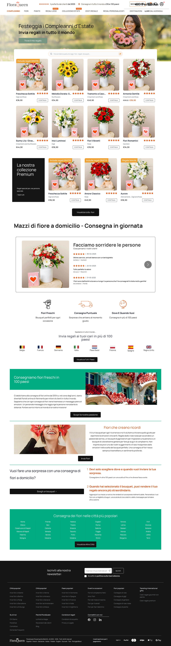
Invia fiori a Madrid (16, 593)
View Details (60, 284)
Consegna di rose (120, 593)
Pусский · (65, 641)
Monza (123, 531)
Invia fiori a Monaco (43, 596)
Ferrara (123, 522)
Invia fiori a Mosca (42, 607)
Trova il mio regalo (33, 40)
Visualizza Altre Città (85, 544)
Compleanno (13, 11)
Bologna (23, 538)
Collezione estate (71, 11)
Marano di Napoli (23, 531)
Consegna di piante (121, 607)
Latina (123, 525)
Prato (73, 535)
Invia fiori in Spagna (69, 596)
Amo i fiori (91, 596)
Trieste (72, 525)
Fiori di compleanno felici (97, 593)
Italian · (47, 641)
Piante (37, 11)
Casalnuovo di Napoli (22, 528)
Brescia (73, 528)
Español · (29, 641)
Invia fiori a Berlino (16, 596)
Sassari (123, 528)
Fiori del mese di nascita (96, 600)
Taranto (73, 531)
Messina (48, 538)
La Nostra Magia (42, 619)
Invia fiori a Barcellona (18, 603)
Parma (98, 525)
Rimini (98, 538)
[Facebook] (90, 619)
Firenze (47, 522)
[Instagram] (96, 619)
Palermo (23, 535)
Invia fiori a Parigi (16, 600)
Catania (48, 528)
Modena (73, 538)
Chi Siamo (13, 619)
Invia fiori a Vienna (42, 593)
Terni (148, 538)
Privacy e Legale (68, 623)
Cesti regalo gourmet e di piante (149, 596)
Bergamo (123, 538)
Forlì (148, 522)
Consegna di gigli (120, 596)
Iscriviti (118, 571)
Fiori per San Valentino (96, 607)
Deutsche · (41, 641)
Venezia (48, 531)
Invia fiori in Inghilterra (70, 607)
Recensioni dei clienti (43, 623)
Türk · (70, 641)
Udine (148, 535)
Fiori (26, 11)
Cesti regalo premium (148, 601)
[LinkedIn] (100, 619)
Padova (73, 522)
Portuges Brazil (77, 641)
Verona (47, 535)
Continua (43, 100)
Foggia (98, 531)
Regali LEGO (51, 11)
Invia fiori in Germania (69, 593)
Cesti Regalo (91, 11)
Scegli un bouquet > (47, 491)
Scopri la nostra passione (85, 414)
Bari (47, 525)
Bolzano (148, 528)
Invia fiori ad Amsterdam (45, 603)
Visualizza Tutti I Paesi (85, 359)
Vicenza (148, 525)
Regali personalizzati (113, 11)
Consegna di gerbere (121, 600)
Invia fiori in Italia (68, 603)
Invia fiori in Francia (69, 600)
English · (58, 641)
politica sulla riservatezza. (108, 576)
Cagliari (98, 522)
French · (35, 641)
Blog (37, 626)
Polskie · (53, 641)
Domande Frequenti (17, 630)
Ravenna (98, 535)
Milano (22, 525)
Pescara (123, 535)
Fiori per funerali (94, 603)
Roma (23, 522)
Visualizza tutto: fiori (85, 212)
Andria (148, 531)
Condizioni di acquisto (70, 619)
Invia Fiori (85, 458)
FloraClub (13, 623)
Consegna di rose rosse (122, 603)
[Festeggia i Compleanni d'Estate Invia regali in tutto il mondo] (85, 38)
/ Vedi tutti (20, 195)
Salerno (98, 528)
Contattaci (14, 626)
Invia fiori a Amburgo (17, 607)
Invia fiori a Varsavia (43, 600)
